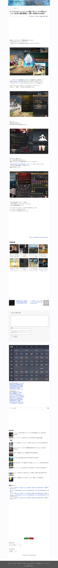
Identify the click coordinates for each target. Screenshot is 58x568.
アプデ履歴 (23, 563)
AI (34, 563)
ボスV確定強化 (19, 398)
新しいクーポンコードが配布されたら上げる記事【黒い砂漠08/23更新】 (28, 437)
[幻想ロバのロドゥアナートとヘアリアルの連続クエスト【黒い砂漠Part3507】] (33, 248)
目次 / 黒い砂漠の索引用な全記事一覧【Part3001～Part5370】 (26, 457)
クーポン (28, 563)
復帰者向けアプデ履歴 (17, 392)
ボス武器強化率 (13, 403)
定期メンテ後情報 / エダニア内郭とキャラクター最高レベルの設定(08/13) (28, 477)
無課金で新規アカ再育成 (15, 387)
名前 (12, 327)
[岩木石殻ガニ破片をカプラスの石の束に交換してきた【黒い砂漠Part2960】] (43, 248)
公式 (22, 389)
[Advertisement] (29, 29)
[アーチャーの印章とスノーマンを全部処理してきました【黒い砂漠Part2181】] (23, 248)
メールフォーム (29, 536)
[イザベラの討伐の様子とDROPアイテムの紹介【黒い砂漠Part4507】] (33, 262)
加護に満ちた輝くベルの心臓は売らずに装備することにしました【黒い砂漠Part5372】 (31, 462)
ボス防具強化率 (20, 403)
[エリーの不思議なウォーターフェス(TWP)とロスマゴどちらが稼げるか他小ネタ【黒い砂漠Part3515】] (23, 262)
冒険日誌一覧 (21, 395)
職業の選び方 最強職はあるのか (16, 384)
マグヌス (12, 394)
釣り (30, 564)
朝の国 (15, 394)
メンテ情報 (18, 563)
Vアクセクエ (12, 398)
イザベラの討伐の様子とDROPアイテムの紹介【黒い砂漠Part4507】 (33, 270)
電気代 (21, 385)
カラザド (21, 394)
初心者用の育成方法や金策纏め (16, 386)
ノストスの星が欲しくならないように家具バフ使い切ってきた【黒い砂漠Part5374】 (30, 442)
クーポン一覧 (21, 383)
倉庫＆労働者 (20, 399)
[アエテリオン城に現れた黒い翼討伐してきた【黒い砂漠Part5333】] (43, 262)
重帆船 (19, 400)
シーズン (43, 563)
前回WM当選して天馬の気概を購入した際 (20, 164)
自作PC (32, 563)
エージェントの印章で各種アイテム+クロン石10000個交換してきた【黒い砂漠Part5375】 (28, 490)
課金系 (38, 237)
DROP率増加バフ (13, 400)
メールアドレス (14, 331)
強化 (47, 563)
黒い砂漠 (43, 16)
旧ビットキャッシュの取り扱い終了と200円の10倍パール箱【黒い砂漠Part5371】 (30, 467)
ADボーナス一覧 (13, 401)
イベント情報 (33, 237)
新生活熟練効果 (13, 393)
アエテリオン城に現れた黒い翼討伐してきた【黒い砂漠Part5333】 (43, 270)
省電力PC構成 (13, 385)
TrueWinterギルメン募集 (15, 389)
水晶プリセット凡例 (14, 395)
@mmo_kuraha (44, 237)
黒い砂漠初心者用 (13, 383)
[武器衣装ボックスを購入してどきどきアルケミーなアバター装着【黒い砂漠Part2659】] (14, 262)
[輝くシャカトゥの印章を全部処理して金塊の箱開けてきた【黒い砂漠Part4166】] (14, 248)
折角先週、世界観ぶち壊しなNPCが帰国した (19, 81)
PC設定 (18, 385)
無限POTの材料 (13, 399)
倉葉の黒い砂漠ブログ (18, 2)
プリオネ (19, 393)
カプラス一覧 (20, 401)
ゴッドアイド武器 (19, 397)
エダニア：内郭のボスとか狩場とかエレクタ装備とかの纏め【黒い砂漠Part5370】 (30, 472)
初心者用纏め (38, 563)
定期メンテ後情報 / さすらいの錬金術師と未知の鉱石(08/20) (25, 452)
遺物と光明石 (12, 397)
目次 (11, 392)
